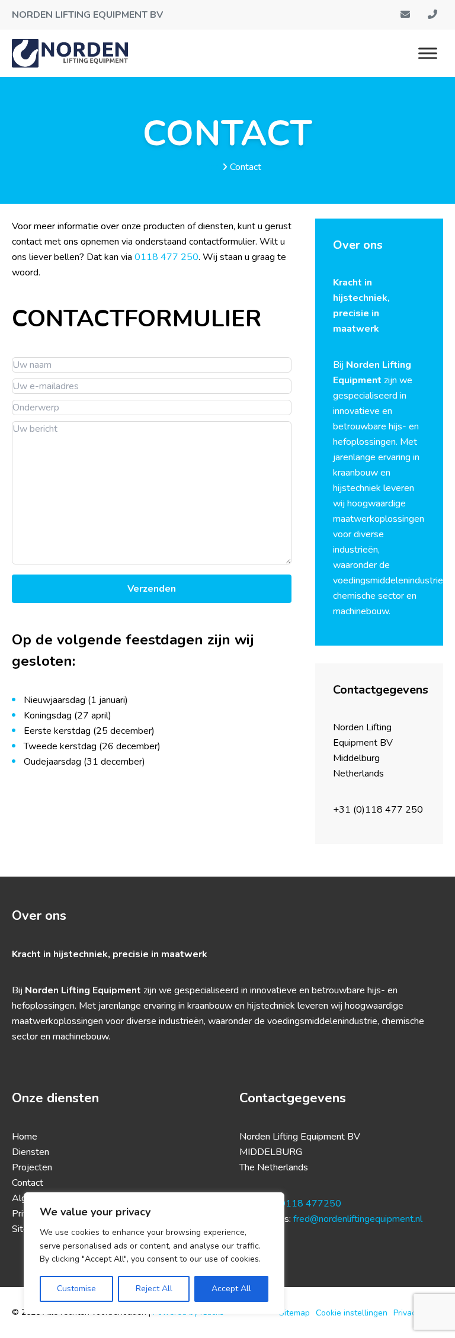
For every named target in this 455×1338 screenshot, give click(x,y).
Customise (76, 1288)
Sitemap (294, 1312)
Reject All (154, 1288)
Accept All (231, 1288)
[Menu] (427, 53)
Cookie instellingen (351, 1312)
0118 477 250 (166, 257)
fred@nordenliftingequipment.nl (357, 1218)
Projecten (32, 1167)
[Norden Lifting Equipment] (70, 53)
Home (207, 167)
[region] (154, 1253)
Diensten (30, 1152)
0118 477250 (310, 1203)
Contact (27, 1182)
